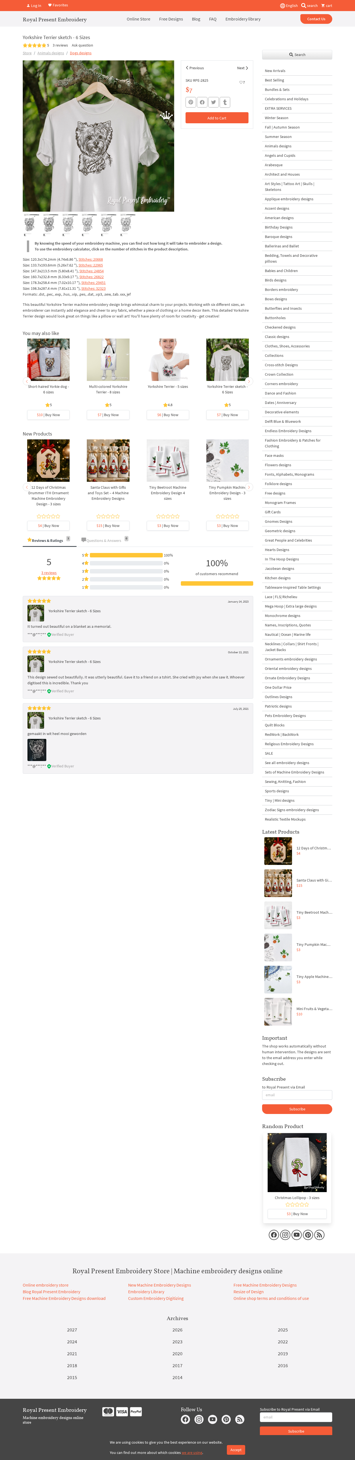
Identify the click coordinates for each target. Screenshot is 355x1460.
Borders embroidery (281, 289)
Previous (196, 67)
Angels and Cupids (280, 155)
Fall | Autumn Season (282, 127)
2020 (177, 1353)
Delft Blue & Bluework (283, 421)
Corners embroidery (281, 383)
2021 (72, 1353)
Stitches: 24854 (91, 270)
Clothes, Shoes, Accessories (287, 346)
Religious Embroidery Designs (289, 743)
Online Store (138, 19)
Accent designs (277, 208)
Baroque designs (278, 236)
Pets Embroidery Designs (285, 715)
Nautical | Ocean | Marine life (288, 634)
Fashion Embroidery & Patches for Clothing (293, 443)
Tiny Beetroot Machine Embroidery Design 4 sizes (167, 493)
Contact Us (316, 18)
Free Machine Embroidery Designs (265, 1285)
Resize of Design (249, 1291)
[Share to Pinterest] (191, 102)
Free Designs (171, 19)
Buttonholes (275, 317)
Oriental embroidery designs (288, 668)
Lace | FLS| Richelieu (281, 596)
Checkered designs (280, 327)
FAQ (213, 19)
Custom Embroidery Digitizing (156, 1298)
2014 (177, 1377)
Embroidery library (242, 19)
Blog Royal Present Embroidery (51, 1291)
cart (328, 5)
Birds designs (275, 280)
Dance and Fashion (280, 393)
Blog (196, 19)
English (291, 5)
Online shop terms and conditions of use (271, 1298)
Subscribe (297, 1108)
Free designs (275, 493)
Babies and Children (281, 270)
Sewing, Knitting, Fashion (285, 781)
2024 (72, 1341)
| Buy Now (48, 414)
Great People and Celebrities (288, 540)
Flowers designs (278, 464)
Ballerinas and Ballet (282, 246)
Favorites (60, 4)
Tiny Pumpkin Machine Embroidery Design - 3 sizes (227, 493)
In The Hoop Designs (282, 559)
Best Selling (274, 80)
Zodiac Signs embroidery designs (292, 809)
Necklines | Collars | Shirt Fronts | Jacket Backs (291, 646)
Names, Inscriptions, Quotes (288, 625)
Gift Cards (273, 511)
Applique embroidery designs (289, 198)
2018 (72, 1365)
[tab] (50, 541)
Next (241, 67)
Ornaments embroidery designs (291, 659)
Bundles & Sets (277, 89)
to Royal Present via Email (283, 1087)
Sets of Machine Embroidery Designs (294, 772)
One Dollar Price (278, 687)
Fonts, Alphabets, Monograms (289, 474)
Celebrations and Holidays (286, 98)
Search (300, 54)
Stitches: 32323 (93, 288)
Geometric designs (280, 530)
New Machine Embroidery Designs (159, 1285)
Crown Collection (279, 374)
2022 (283, 1341)
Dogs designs (81, 52)
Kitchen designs (278, 577)
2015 (72, 1377)
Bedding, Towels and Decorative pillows (291, 258)
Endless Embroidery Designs (288, 430)
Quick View (48, 362)
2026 (177, 1329)
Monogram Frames (280, 502)
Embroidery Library (146, 1291)
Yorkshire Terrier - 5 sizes (168, 386)
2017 (177, 1365)
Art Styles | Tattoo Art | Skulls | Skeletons (289, 186)
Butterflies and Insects (283, 308)
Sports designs (277, 790)
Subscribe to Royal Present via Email (290, 1409)
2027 (72, 1329)
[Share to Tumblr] (225, 102)
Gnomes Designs (278, 521)
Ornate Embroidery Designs (287, 677)
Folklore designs (278, 483)
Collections (274, 355)
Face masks (274, 455)
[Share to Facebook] (202, 102)
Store (27, 52)
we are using (192, 1452)
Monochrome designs (282, 615)
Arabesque (274, 164)
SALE (269, 753)
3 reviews (60, 45)
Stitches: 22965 (90, 265)
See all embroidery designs (287, 762)
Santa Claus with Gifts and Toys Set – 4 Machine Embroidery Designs (108, 493)
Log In (35, 5)
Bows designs (276, 298)
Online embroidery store (46, 1285)
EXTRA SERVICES (278, 108)
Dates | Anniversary (280, 402)
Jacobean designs (279, 568)
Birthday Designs (279, 227)
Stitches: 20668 (90, 259)
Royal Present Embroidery (55, 19)
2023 (177, 1341)
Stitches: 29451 (93, 282)
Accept (236, 1449)
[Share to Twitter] (213, 102)
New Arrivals (275, 70)
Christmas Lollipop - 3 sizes (297, 1197)
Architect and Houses (282, 174)
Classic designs (277, 336)
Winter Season (276, 117)
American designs (279, 217)
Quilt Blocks (275, 725)
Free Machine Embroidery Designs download (64, 1298)
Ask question (82, 45)
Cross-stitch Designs (281, 364)
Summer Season (278, 136)
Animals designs (50, 52)
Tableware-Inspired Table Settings (293, 587)
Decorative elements (282, 411)
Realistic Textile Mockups (285, 819)
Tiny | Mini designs (280, 800)
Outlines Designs (278, 696)
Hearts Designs (277, 549)
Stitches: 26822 (91, 276)
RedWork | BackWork (282, 734)
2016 (283, 1365)
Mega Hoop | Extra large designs (291, 606)
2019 (283, 1353)
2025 (283, 1329)
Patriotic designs (278, 706)
